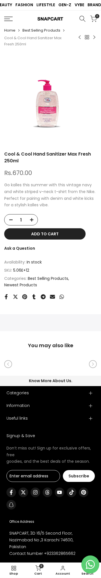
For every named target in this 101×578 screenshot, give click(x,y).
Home (9, 30)
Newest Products (20, 285)
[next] (93, 364)
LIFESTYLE (45, 5)
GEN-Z (64, 5)
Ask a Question (19, 248)
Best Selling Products (41, 30)
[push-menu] (8, 19)
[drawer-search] (82, 18)
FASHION (24, 5)
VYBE (79, 5)
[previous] (8, 364)
